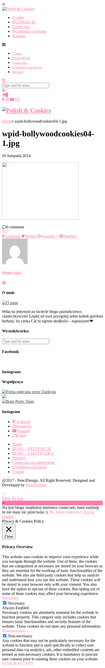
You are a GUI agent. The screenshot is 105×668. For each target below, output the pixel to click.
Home (7, 121)
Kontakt (18, 36)
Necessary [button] (10, 598)
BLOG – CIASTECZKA (33, 453)
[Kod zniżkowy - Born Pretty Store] (18, 401)
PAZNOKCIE (24, 22)
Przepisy (19, 458)
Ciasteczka (21, 27)
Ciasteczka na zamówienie (33, 462)
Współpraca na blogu (29, 31)
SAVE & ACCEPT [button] (17, 663)
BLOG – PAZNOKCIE (31, 449)
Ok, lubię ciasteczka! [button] (65, 512)
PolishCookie (11, 273)
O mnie (18, 17)
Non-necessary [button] (14, 631)
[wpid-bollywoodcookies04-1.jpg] (40, 218)
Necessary (16, 603)
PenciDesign (36, 485)
